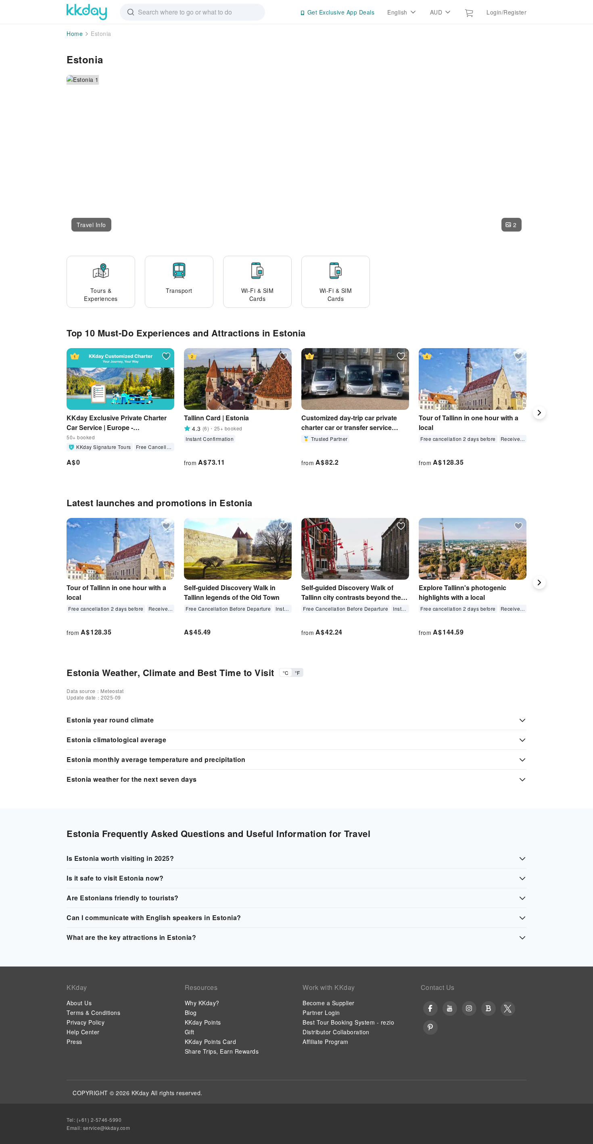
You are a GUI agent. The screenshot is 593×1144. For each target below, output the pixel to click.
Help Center (83, 1032)
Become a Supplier (329, 1003)
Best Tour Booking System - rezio (348, 1022)
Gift (189, 1032)
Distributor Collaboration (336, 1032)
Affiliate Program (326, 1042)
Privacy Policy (85, 1022)
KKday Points (203, 1022)
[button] (91, 225)
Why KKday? (202, 1003)
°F (297, 672)
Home (75, 33)
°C (285, 672)
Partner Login (321, 1012)
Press (74, 1042)
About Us (79, 1003)
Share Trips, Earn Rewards (222, 1051)
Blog (191, 1012)
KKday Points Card (210, 1042)
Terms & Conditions (93, 1012)
